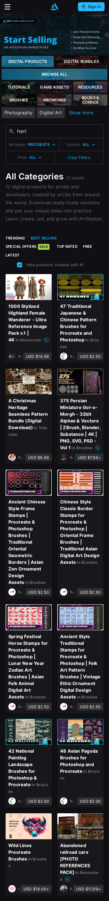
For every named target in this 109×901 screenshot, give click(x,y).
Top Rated (67, 246)
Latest (13, 255)
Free (87, 246)
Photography (18, 112)
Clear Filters (79, 157)
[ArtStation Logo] (54, 6)
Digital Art (50, 112)
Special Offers (27, 246)
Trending (15, 238)
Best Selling (44, 238)
